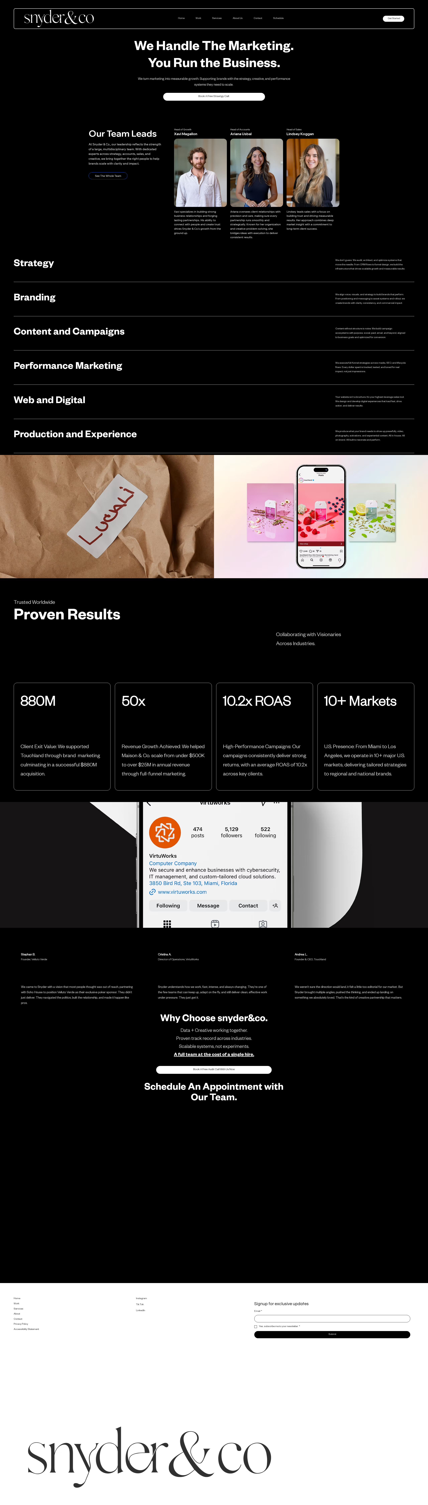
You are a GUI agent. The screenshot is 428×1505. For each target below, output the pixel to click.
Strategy (34, 264)
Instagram (141, 1298)
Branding (35, 299)
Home (17, 1298)
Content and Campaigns (69, 333)
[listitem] (214, 265)
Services (18, 1309)
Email (258, 1311)
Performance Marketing (68, 367)
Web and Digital (49, 401)
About (17, 1314)
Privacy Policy (21, 1324)
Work (16, 1304)
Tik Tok (140, 1304)
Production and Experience (75, 436)
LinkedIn (140, 1310)
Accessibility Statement (26, 1329)
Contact (18, 1319)
